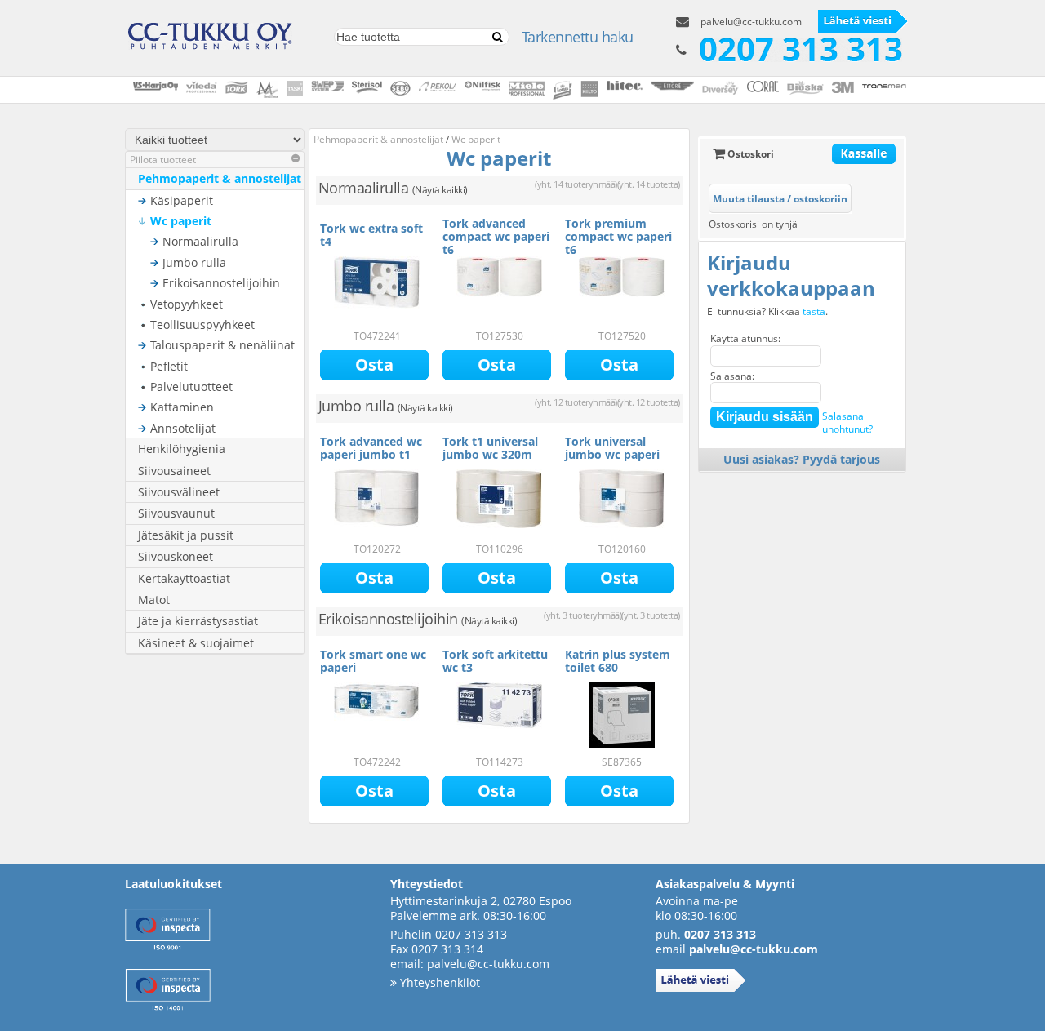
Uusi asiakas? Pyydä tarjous (801, 459)
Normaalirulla (200, 241)
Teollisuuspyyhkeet (202, 324)
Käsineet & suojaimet (196, 643)
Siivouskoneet (175, 556)
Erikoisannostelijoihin (221, 283)
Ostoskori (749, 154)
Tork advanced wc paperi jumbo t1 (371, 447)
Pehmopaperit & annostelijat (219, 178)
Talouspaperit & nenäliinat (222, 345)
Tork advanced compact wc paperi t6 (495, 236)
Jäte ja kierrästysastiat (198, 621)
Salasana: (732, 376)
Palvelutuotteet (191, 386)
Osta (374, 364)
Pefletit (169, 366)
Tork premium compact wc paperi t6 (618, 236)
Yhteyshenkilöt (438, 982)
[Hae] (497, 37)
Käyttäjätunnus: (745, 338)
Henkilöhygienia (181, 448)
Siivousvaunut (176, 513)
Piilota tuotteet (163, 160)
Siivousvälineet (179, 492)
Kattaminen (182, 407)
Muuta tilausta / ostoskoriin (780, 199)
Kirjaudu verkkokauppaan (791, 275)
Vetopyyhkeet (186, 304)
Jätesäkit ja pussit (185, 535)
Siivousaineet (174, 470)
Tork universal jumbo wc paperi (612, 447)
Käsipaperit (181, 200)
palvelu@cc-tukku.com (751, 22)
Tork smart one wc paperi (373, 661)
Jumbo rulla (194, 262)
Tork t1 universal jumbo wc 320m (490, 447)
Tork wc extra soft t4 (371, 234)
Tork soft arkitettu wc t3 (495, 661)
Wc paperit (180, 221)
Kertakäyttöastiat (184, 578)
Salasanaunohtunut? (847, 422)
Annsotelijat (183, 428)
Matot (154, 599)
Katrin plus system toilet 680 (617, 661)
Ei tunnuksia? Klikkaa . (767, 311)
